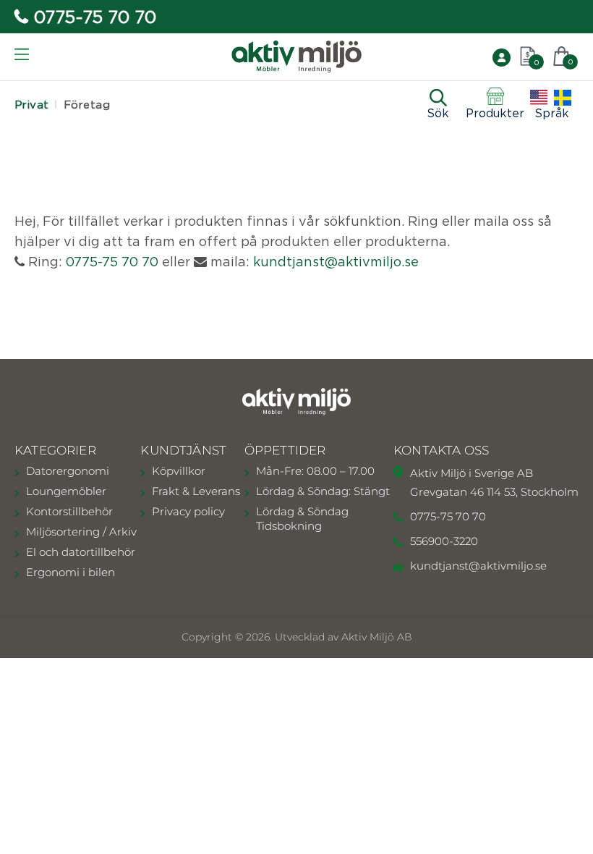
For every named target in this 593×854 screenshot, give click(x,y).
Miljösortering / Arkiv (81, 531)
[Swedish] (562, 98)
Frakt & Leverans (196, 491)
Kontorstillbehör (69, 511)
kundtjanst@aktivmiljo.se (336, 262)
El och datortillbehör (80, 552)
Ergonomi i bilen (70, 572)
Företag (87, 104)
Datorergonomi (67, 471)
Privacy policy (188, 511)
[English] (538, 98)
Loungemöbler (66, 491)
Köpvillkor (178, 471)
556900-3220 (444, 541)
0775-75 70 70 (95, 16)
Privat (31, 104)
